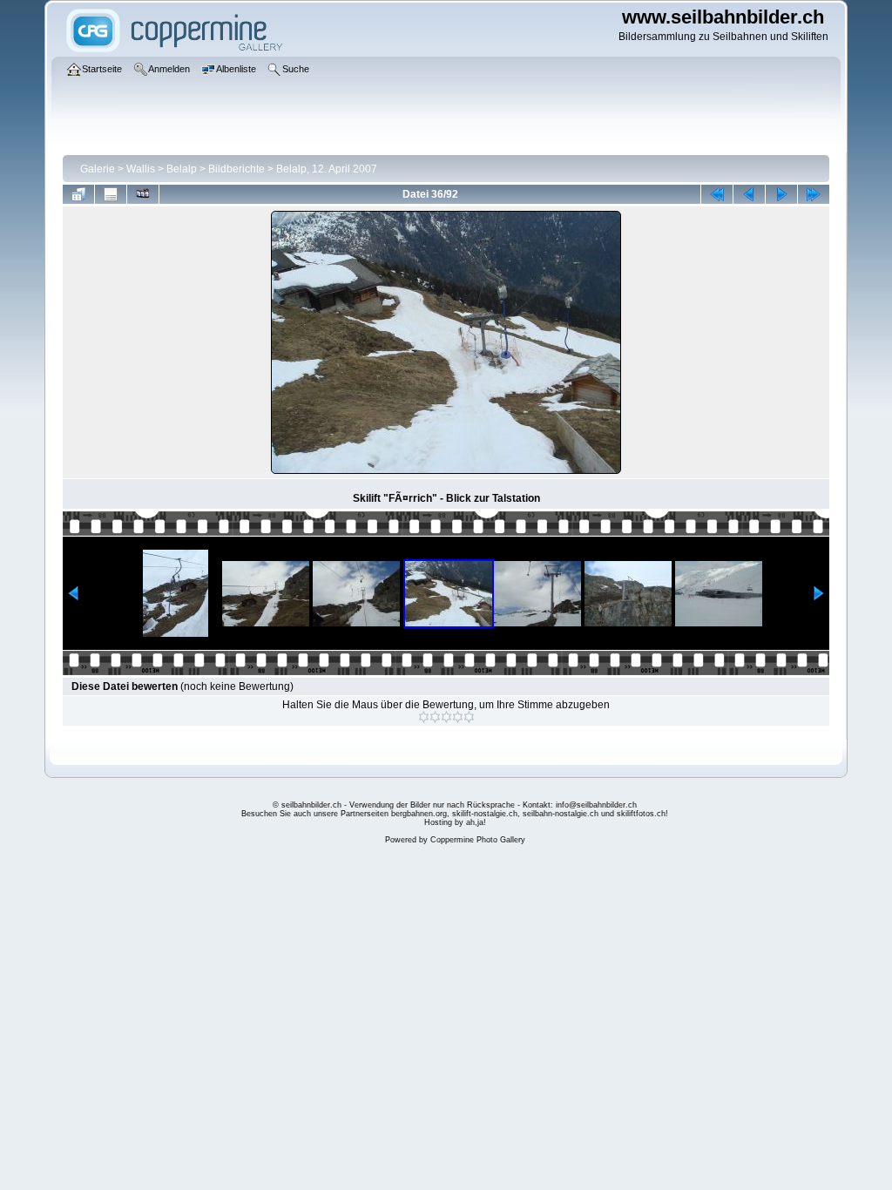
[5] (469, 717)
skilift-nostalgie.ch (484, 813)
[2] (435, 717)
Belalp (181, 169)
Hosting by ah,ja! (455, 822)
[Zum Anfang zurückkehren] (717, 194)
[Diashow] (143, 194)
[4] (457, 717)
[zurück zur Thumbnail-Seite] (78, 194)
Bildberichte (236, 169)
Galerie (97, 169)
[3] (446, 717)
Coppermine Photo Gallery (477, 839)
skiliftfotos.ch (641, 813)
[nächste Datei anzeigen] (781, 194)
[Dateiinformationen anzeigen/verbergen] (110, 194)
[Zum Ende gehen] (813, 194)
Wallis (140, 169)
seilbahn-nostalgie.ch (560, 813)
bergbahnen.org (419, 813)
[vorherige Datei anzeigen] (749, 194)
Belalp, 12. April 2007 (326, 169)
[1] (423, 717)
